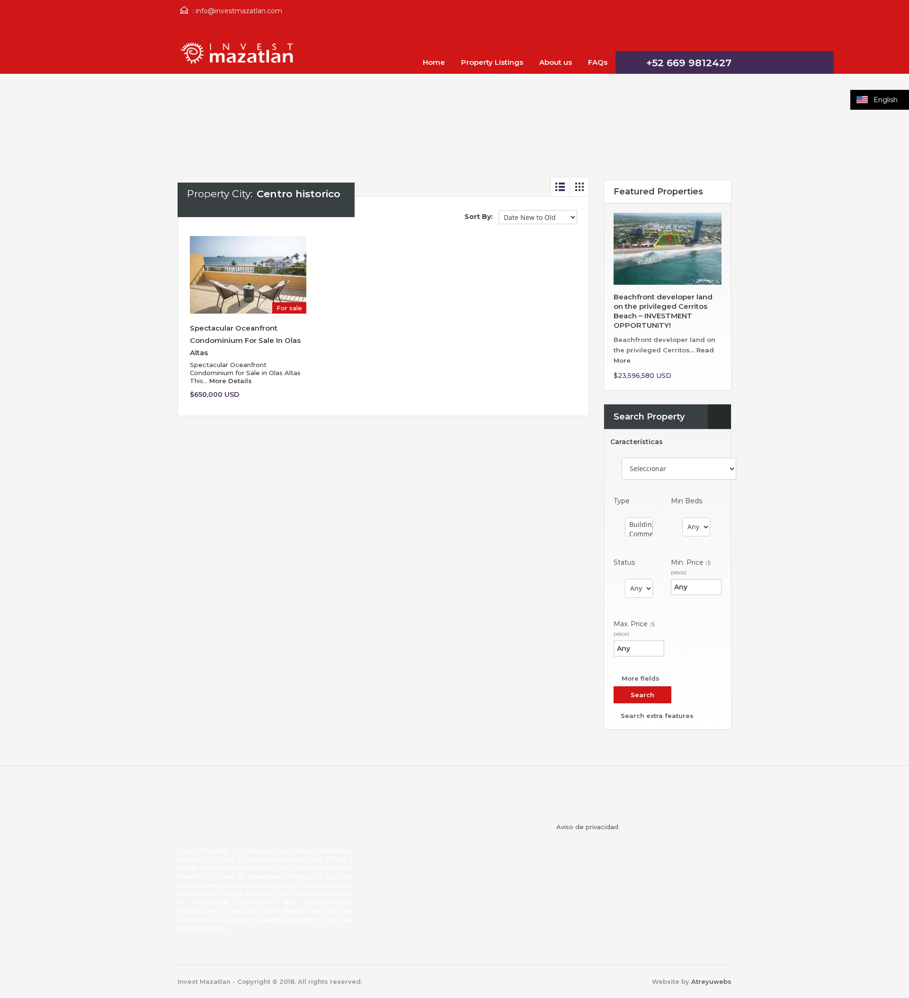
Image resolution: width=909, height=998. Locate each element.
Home (434, 62)
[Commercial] (639, 534)
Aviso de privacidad (587, 827)
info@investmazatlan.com (239, 11)
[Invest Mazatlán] (239, 57)
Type (622, 501)
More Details (231, 381)
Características (636, 442)
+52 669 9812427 (688, 63)
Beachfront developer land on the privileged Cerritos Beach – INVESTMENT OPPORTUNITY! (663, 311)
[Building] (639, 524)
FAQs (597, 62)
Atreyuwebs (711, 981)
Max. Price (634, 628)
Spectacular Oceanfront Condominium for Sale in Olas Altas (245, 340)
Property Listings (492, 62)
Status (624, 562)
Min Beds (686, 501)
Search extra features (656, 715)
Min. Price (691, 567)
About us (555, 62)
